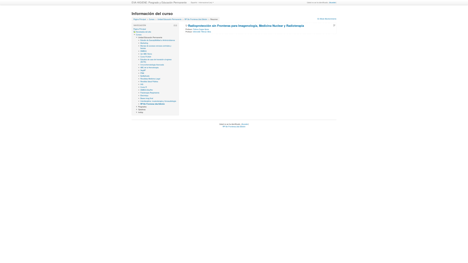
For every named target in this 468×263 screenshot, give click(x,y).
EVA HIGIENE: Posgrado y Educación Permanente (159, 2)
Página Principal (139, 29)
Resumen (214, 19)
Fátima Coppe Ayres (201, 29)
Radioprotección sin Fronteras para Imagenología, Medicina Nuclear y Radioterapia (246, 25)
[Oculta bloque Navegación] (174, 25)
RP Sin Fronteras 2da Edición (234, 126)
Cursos (138, 34)
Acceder (332, 2)
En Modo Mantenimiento (326, 19)
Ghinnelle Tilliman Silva (202, 31)
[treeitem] (155, 29)
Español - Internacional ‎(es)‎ (201, 2)
